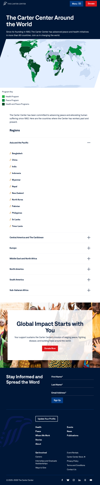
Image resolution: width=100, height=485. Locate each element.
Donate (91, 3)
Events (70, 427)
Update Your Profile (46, 420)
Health (38, 427)
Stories (38, 440)
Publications (72, 435)
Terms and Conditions (76, 465)
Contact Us (71, 469)
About (38, 444)
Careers (38, 457)
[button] (76, 4)
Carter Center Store (76, 457)
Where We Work (42, 435)
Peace (38, 431)
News (69, 431)
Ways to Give (40, 468)
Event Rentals (72, 453)
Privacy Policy (72, 461)
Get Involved (41, 453)
